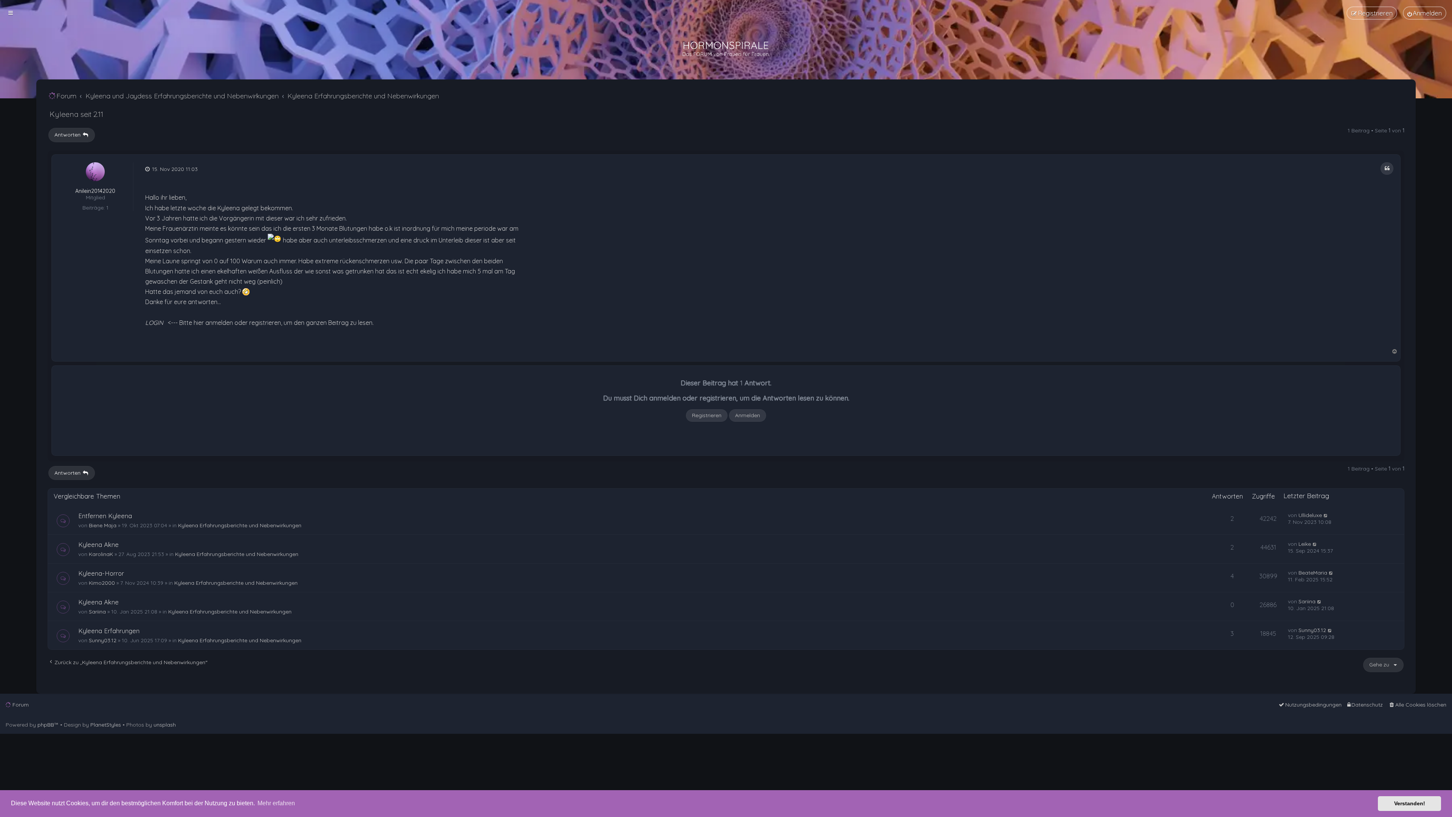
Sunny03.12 (102, 640)
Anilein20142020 (95, 191)
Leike (1304, 544)
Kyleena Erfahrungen (109, 631)
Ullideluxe (1310, 515)
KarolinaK (101, 554)
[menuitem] (1424, 13)
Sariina (97, 611)
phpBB (45, 724)
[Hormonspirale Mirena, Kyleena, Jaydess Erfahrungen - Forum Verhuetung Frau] (726, 49)
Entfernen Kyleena (105, 516)
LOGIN (154, 322)
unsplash (165, 724)
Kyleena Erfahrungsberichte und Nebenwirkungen (239, 525)
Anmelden (747, 415)
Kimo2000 (102, 582)
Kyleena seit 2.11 (76, 114)
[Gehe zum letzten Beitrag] (1325, 515)
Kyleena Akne (98, 544)
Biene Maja (102, 525)
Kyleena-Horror (101, 573)
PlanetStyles (105, 724)
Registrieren (706, 415)
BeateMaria (1312, 572)
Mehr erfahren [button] (276, 803)
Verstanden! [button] (1409, 803)
